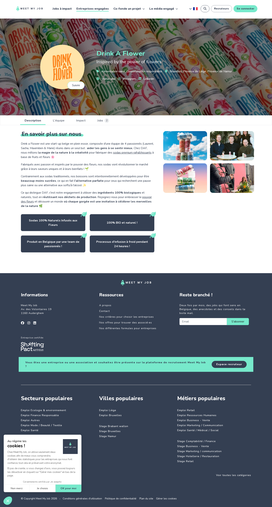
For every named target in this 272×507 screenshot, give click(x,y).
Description (33, 120)
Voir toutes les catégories (233, 475)
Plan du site (146, 498)
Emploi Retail (186, 410)
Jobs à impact (62, 9)
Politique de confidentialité (120, 498)
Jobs (102, 120)
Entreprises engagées (92, 9)
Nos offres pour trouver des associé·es (125, 322)
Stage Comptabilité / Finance (196, 441)
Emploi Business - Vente (193, 420)
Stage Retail (185, 461)
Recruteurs (221, 8)
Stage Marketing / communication (199, 451)
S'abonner (237, 322)
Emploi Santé (29, 430)
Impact (80, 120)
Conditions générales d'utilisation (82, 498)
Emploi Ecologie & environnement (43, 410)
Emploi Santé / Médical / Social (198, 430)
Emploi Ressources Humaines (196, 415)
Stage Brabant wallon (113, 426)
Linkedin (148, 79)
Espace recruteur (229, 364)
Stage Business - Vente (193, 446)
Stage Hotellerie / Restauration (198, 456)
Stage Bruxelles (110, 431)
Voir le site (108, 79)
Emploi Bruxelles (110, 415)
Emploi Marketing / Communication (200, 425)
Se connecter (245, 8)
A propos (105, 305)
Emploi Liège (107, 410)
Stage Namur (107, 436)
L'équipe (58, 120)
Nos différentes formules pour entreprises (127, 328)
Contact (104, 311)
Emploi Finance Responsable (40, 415)
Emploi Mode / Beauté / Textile (41, 425)
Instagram (129, 79)
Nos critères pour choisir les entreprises (126, 317)
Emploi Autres (30, 420)
